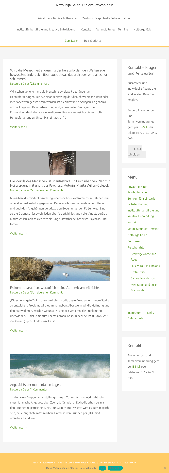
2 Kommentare (40, 83)
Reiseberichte (92, 40)
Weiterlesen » (18, 127)
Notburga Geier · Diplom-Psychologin (84, 5)
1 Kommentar (39, 389)
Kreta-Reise (138, 272)
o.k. (102, 468)
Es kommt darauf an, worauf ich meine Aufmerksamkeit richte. (55, 287)
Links (150, 312)
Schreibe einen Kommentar (48, 190)
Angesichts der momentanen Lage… (35, 384)
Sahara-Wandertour (143, 278)
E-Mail (143, 127)
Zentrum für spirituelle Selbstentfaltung (107, 18)
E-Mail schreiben (135, 151)
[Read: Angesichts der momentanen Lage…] (60, 366)
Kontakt (86, 29)
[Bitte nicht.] (165, 468)
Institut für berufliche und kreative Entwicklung (46, 29)
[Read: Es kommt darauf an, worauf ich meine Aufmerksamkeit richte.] (60, 269)
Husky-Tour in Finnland (145, 265)
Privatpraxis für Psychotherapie (57, 18)
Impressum (134, 312)
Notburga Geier (143, 29)
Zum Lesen (72, 40)
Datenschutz (135, 318)
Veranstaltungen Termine (112, 29)
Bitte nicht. (115, 468)
